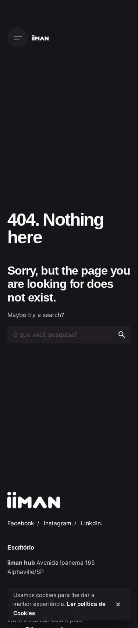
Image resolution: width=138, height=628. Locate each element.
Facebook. (21, 523)
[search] (122, 334)
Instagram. (58, 523)
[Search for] (69, 334)
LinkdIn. (91, 523)
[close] (118, 604)
